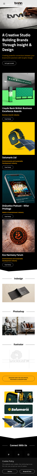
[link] (18, 3)
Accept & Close (27, 471)
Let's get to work (9, 63)
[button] (4, 4)
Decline (10, 471)
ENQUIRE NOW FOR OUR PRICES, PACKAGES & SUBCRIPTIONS (18, 378)
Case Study (8, 119)
